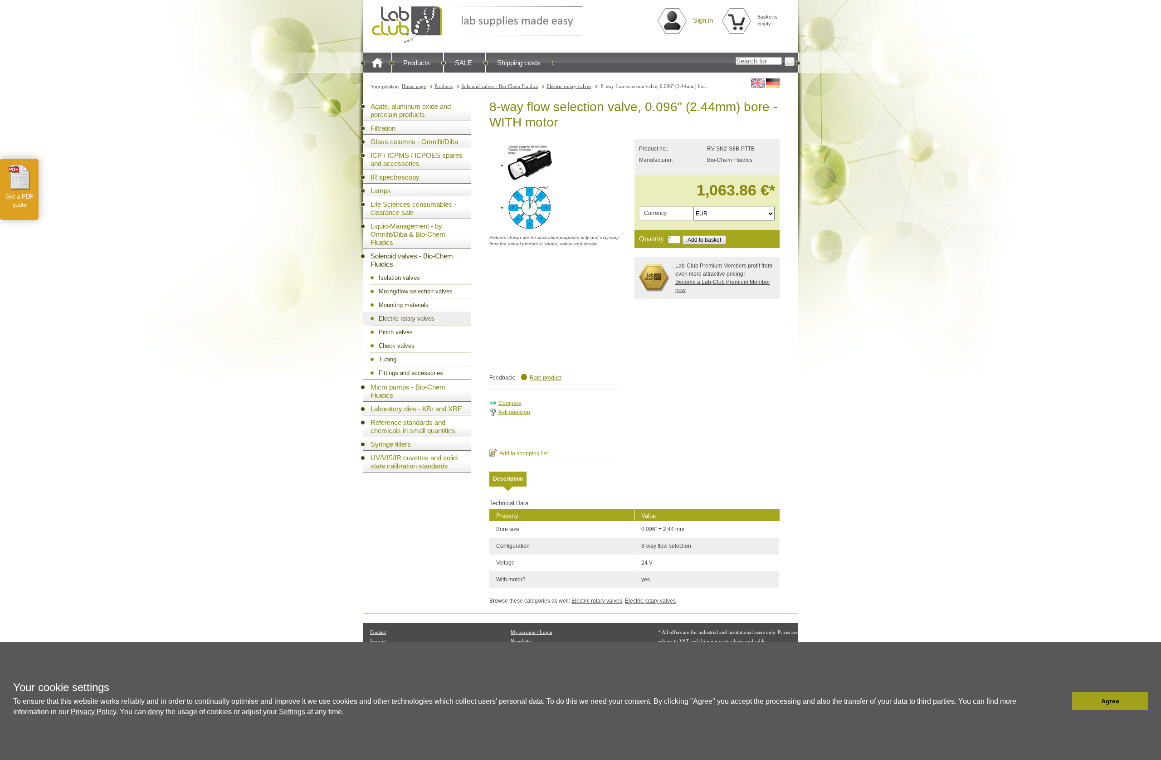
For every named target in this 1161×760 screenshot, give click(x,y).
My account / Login (531, 632)
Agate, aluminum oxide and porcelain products (411, 110)
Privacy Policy (93, 712)
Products (416, 63)
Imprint (378, 641)
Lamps (381, 191)
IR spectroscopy (395, 177)
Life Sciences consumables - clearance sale (413, 208)
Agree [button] (1110, 701)
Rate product (545, 378)
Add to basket (704, 240)
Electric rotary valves (568, 86)
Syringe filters (391, 444)
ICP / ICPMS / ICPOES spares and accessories (417, 159)
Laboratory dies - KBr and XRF (416, 409)
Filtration (383, 128)
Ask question (514, 412)
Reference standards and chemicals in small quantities (413, 426)
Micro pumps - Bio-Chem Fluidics (408, 391)
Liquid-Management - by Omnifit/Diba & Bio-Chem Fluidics (408, 234)
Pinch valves (396, 332)
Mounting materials (404, 305)
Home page (414, 86)
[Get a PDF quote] (19, 177)
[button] (1063, 701)
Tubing (387, 359)
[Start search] (790, 61)
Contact (378, 632)
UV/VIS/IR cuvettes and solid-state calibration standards (415, 462)
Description (508, 479)
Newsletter (521, 641)
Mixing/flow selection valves (416, 291)
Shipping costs (519, 63)
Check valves (397, 345)
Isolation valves (399, 277)
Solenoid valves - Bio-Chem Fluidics (499, 86)
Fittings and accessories (411, 373)
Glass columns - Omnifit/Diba (414, 142)
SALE (463, 63)
